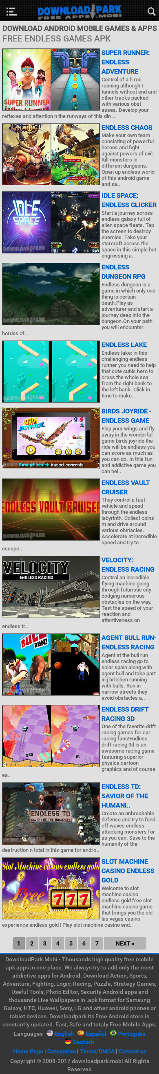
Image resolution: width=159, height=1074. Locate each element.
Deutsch (83, 1042)
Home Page (28, 1051)
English (64, 1033)
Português (131, 1033)
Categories (61, 1051)
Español (96, 1033)
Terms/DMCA (97, 1051)
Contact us (132, 1051)
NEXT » (125, 943)
